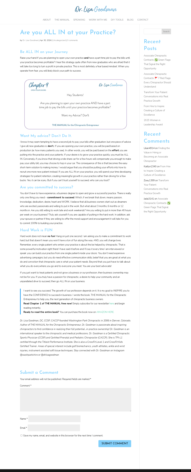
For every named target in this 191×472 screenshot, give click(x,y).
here (111, 303)
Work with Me (98, 20)
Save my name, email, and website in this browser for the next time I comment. (63, 435)
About (47, 20)
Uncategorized (59, 40)
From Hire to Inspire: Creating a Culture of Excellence (154, 110)
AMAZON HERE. (105, 312)
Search (166, 31)
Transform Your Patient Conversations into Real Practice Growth (156, 96)
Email (23, 428)
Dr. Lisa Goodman (30, 40)
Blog (130, 20)
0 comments (72, 40)
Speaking (79, 20)
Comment (25, 385)
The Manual (62, 20)
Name (24, 418)
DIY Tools (117, 20)
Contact (142, 20)
